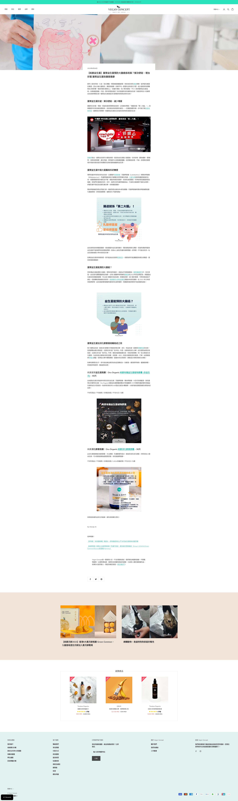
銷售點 (55, 768)
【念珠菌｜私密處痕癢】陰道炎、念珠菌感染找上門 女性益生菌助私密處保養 (112, 541)
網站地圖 (56, 774)
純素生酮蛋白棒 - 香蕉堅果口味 (119, 709)
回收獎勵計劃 (11, 761)
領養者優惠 (11, 754)
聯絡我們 (56, 744)
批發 (54, 771)
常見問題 (56, 748)
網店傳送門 (121, 565)
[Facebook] (196, 751)
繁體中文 (216, 9)
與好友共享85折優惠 (14, 751)
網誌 (32, 9)
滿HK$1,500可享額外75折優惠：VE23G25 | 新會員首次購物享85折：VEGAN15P (119, 2)
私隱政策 (56, 761)
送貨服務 (56, 754)
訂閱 (96, 758)
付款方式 (56, 751)
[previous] (60, 696)
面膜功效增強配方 (83, 709)
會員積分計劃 (11, 748)
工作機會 (154, 751)
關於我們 (154, 744)
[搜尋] (228, 9)
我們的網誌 (154, 748)
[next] (177, 696)
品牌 (26, 9)
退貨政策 (56, 758)
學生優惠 (10, 758)
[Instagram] (200, 751)
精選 (6, 9)
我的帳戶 (10, 744)
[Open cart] (232, 9)
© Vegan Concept (12, 793)
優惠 (19, 9)
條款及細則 (56, 764)
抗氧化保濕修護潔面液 (155, 709)
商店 (12, 9)
